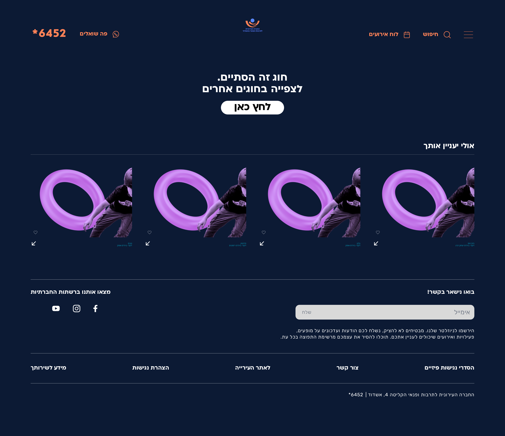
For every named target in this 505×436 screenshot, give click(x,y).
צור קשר (347, 368)
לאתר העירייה (253, 368)
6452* (49, 34)
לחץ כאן (252, 108)
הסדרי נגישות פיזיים (449, 368)
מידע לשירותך (48, 368)
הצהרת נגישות (150, 368)
